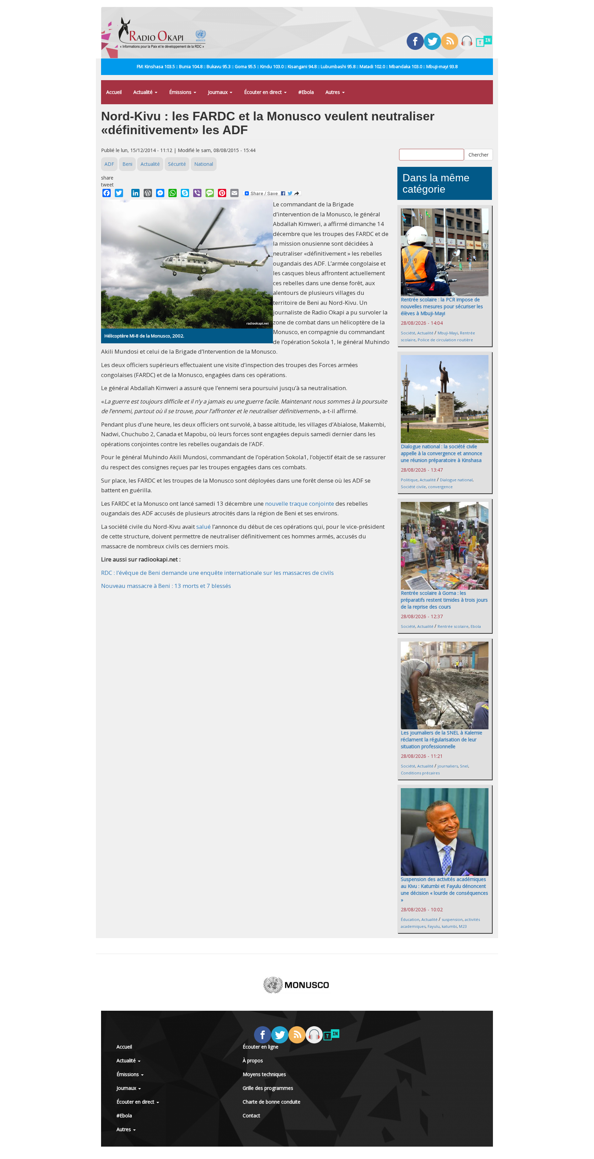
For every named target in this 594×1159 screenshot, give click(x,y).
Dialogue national (456, 479)
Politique (409, 479)
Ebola (476, 626)
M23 (462, 926)
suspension (452, 919)
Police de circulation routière (445, 339)
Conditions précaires (420, 772)
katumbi (449, 926)
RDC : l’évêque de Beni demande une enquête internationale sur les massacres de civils (217, 573)
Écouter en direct (263, 92)
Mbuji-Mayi (448, 332)
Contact (251, 1115)
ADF (109, 164)
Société (408, 332)
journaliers (448, 766)
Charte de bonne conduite (271, 1101)
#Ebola (306, 92)
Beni (127, 164)
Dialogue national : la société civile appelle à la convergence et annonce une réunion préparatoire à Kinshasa (441, 453)
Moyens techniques (264, 1074)
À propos (253, 1060)
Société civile (413, 486)
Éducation (410, 919)
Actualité (143, 92)
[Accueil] (165, 33)
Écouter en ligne (260, 1046)
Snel (464, 766)
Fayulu (434, 926)
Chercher (478, 154)
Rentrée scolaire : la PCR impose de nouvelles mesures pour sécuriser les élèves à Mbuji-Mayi (442, 306)
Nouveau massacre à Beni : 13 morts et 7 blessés (166, 586)
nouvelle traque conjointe (299, 503)
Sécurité (177, 164)
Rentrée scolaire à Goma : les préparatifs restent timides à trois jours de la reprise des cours (444, 600)
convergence (440, 486)
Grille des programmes (268, 1088)
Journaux (218, 92)
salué (203, 526)
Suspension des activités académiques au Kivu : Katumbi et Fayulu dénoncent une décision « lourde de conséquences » (444, 889)
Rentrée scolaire (453, 626)
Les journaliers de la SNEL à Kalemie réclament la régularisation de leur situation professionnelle (441, 739)
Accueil (114, 92)
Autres (333, 92)
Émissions (181, 92)
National (203, 164)
